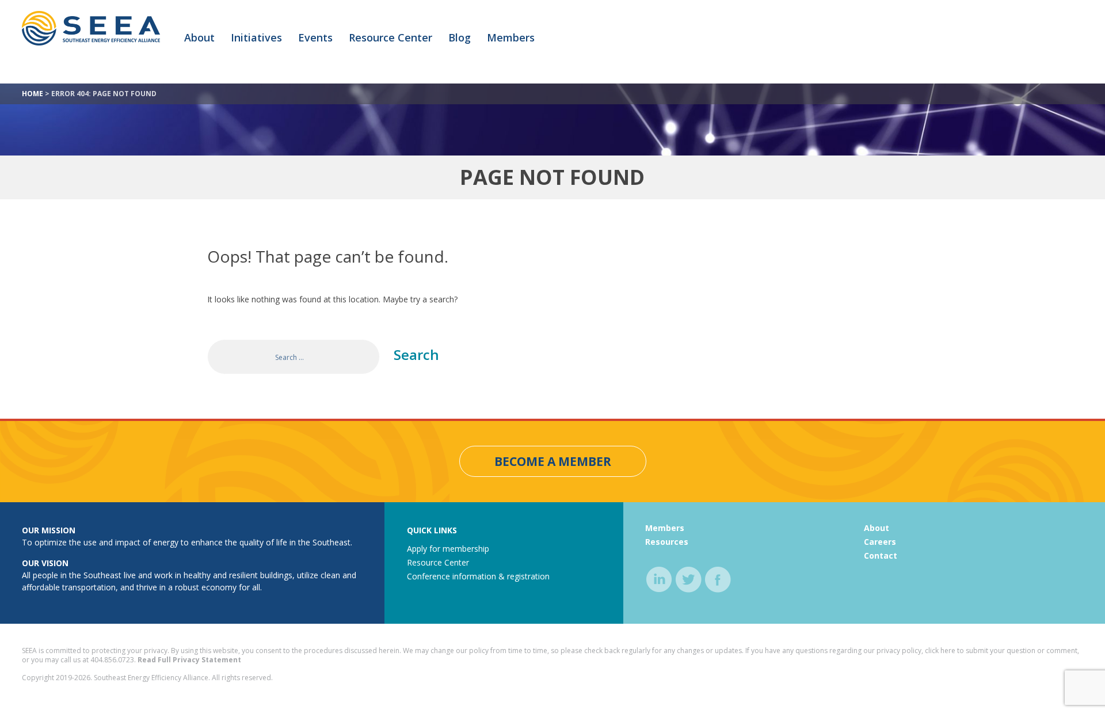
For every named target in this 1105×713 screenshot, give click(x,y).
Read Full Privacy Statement (189, 660)
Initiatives (256, 37)
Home (32, 93)
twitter (689, 580)
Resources (666, 541)
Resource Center (390, 37)
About (199, 37)
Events (315, 37)
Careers (880, 541)
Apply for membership (448, 548)
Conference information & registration (478, 576)
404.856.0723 (112, 660)
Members (511, 37)
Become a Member (552, 461)
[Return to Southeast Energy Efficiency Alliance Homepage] (91, 43)
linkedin (659, 580)
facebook (718, 580)
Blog (459, 37)
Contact (880, 555)
